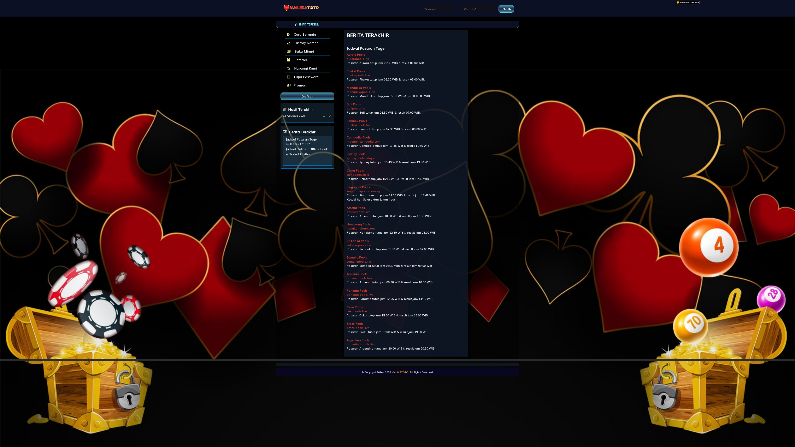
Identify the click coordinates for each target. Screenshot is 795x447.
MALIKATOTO (400, 372)
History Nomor (305, 42)
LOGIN (506, 9)
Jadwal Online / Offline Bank (307, 149)
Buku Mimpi (303, 51)
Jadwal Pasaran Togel (302, 139)
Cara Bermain (304, 34)
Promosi (300, 85)
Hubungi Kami (304, 68)
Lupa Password (305, 76)
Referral (299, 59)
